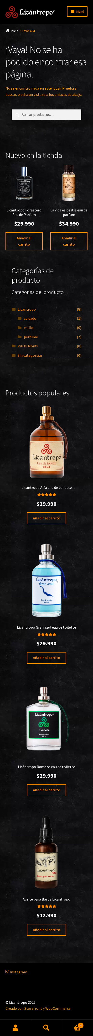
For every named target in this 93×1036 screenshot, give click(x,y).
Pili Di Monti (28, 346)
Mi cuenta (15, 1028)
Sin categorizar (30, 355)
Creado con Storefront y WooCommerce (38, 1008)
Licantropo (27, 309)
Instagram (18, 972)
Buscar (46, 1028)
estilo (28, 327)
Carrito (71, 1023)
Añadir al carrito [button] (24, 241)
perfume (31, 337)
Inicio (14, 31)
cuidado (30, 318)
